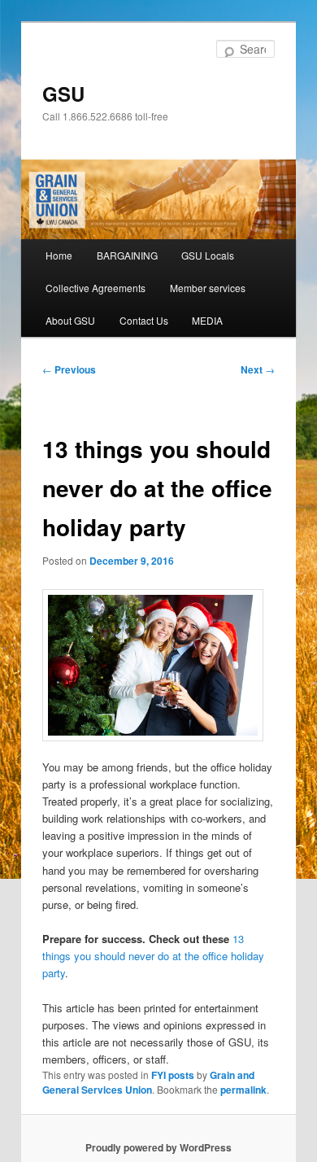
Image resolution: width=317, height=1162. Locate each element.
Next (258, 369)
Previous (69, 369)
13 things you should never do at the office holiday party (153, 956)
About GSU (70, 320)
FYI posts (172, 1075)
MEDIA (207, 320)
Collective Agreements (95, 288)
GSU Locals (207, 255)
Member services (207, 288)
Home (59, 255)
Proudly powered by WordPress (158, 1147)
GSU (63, 93)
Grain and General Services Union (148, 1082)
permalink (243, 1089)
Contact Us (143, 320)
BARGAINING (127, 255)
